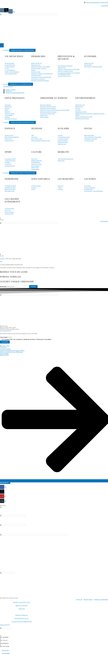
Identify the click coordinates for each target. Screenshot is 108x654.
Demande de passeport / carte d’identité (40, 66)
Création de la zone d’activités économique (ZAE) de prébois (54, 110)
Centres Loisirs (8, 138)
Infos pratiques (14, 98)
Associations (8, 105)
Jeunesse (36, 128)
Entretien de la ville (80, 105)
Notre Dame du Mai (9, 191)
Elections (33, 70)
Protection (77, 108)
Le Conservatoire (35, 169)
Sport (8, 152)
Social (88, 128)
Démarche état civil (35, 65)
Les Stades (7, 162)
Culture (36, 152)
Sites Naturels (40, 179)
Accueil (2, 258)
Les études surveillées (63, 138)
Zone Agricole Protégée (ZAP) (47, 113)
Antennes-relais (43, 115)
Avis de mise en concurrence (38, 79)
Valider (33, 286)
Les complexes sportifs (10, 159)
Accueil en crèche (9, 135)
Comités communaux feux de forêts (83, 116)
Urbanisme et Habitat (54, 98)
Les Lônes (60, 189)
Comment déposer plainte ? (64, 76)
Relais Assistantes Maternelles (12, 137)
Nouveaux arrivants (35, 72)
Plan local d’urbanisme (45, 105)
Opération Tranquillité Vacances (65, 71)
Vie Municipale (14, 56)
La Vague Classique (9, 208)
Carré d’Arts (34, 159)
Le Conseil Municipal (10, 70)
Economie (90, 56)
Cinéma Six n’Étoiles (36, 164)
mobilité (63, 152)
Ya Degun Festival (9, 213)
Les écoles (60, 135)
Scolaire (63, 128)
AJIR (32, 135)
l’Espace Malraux (35, 166)
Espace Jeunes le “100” (36, 138)
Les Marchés (65, 179)
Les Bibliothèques (35, 162)
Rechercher (3, 286)
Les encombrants (9, 115)
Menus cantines (22, 605)
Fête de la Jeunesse (9, 212)
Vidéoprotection (61, 67)
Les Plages (33, 187)
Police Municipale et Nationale (65, 66)
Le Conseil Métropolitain (11, 73)
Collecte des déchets (9, 113)
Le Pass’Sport (8, 164)
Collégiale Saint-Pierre (10, 187)
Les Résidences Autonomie (90, 138)
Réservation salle (22, 618)
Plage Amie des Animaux (11, 118)
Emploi (6, 110)
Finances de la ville (88, 63)
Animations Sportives (10, 166)
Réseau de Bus (61, 160)
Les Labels (77, 110)
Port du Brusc (87, 185)
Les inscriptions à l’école (64, 137)
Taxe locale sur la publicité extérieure (93, 66)
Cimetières (7, 117)
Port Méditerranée (88, 189)
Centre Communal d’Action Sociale (92, 137)
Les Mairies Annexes (10, 66)
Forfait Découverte (9, 140)
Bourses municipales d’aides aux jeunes (40, 140)
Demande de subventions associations (40, 80)
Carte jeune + (34, 137)
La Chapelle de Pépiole (10, 185)
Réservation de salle (36, 75)
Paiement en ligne (8, 86)
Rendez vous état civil (36, 63)
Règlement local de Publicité (82, 118)
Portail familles (21, 615)
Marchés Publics (88, 65)
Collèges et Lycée (62, 144)
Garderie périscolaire (63, 140)
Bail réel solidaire (44, 117)
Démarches (38, 56)
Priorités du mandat (9, 63)
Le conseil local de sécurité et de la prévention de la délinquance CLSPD (69, 73)
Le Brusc (60, 187)
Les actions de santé (89, 140)
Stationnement (8, 106)
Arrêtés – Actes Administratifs (12, 72)
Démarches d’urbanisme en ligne (48, 106)
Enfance (10, 128)
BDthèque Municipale (36, 160)
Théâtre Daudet (35, 167)
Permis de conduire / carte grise (38, 68)
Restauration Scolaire (63, 142)
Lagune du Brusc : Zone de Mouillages (93, 191)
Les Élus (7, 68)
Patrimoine (12, 179)
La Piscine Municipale (10, 160)
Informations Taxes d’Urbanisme (48, 108)
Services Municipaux (10, 65)
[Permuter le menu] (2, 45)
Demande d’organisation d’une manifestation (42, 73)
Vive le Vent (8, 210)
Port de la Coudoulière (89, 187)
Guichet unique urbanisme (21, 621)
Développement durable (81, 112)
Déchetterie (7, 112)
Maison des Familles (89, 135)
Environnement (85, 98)
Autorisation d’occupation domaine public (41, 77)
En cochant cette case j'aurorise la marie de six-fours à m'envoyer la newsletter (26, 339)
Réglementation (79, 106)
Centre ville (60, 185)
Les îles (33, 189)
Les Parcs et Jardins (36, 185)
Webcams (7, 108)
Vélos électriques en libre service (65, 159)
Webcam (22, 608)
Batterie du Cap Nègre (10, 189)
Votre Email (3, 337)
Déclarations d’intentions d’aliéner (48, 112)
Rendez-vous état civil (21, 602)
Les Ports (90, 179)
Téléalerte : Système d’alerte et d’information (69, 69)
